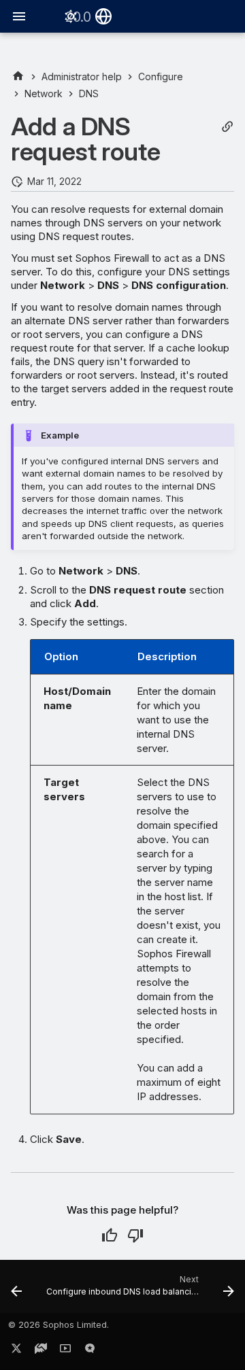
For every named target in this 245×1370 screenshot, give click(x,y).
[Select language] (103, 16)
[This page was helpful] (109, 1235)
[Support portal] (41, 1351)
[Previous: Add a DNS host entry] (16, 1290)
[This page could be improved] (135, 1235)
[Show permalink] (227, 127)
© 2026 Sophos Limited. (58, 1325)
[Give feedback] (90, 1351)
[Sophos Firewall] (18, 76)
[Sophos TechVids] (65, 1351)
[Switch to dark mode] (70, 16)
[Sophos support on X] (16, 1351)
